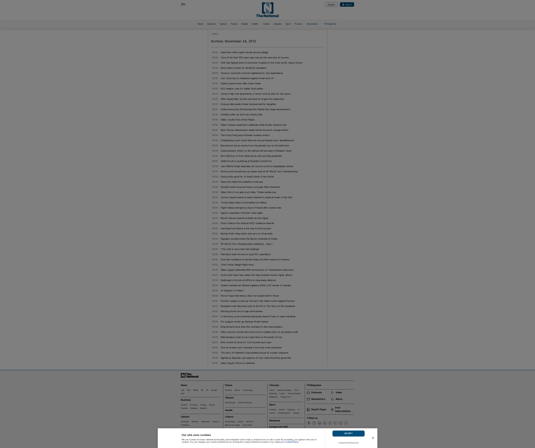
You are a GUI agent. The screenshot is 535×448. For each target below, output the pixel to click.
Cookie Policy (291, 442)
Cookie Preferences (348, 443)
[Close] (373, 438)
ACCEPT (348, 433)
